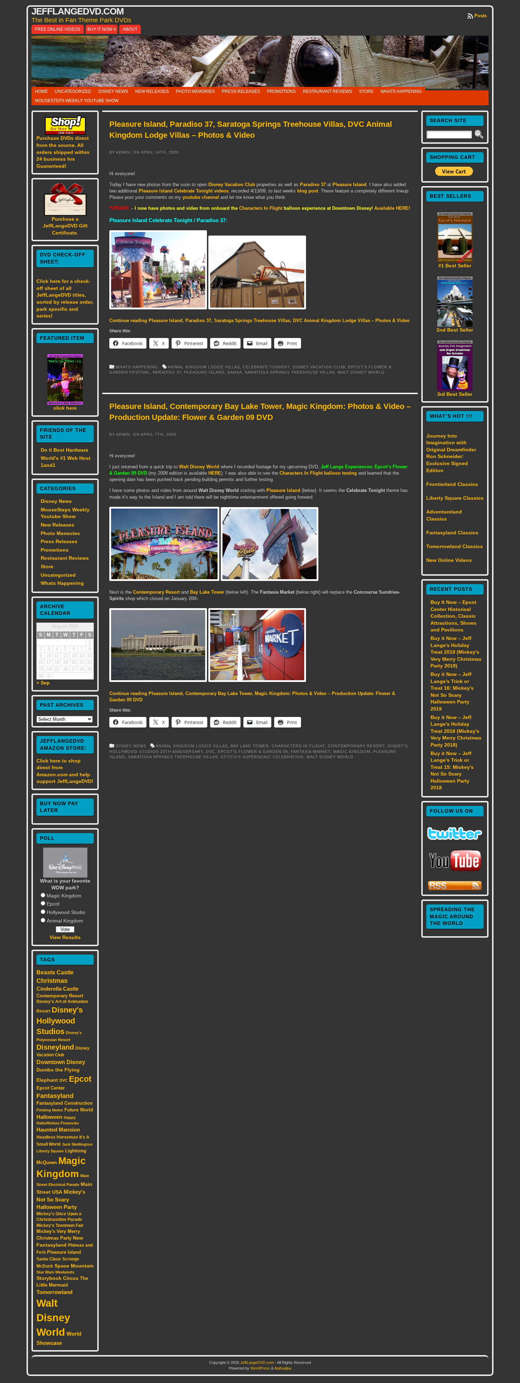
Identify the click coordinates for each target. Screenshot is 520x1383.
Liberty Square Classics (455, 498)
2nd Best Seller (455, 330)
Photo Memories (195, 91)
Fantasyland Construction (64, 1103)
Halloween (49, 1117)
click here (65, 408)
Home (41, 91)
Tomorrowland (54, 1292)
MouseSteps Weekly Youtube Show (77, 100)
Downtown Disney (60, 1062)
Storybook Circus (57, 1278)
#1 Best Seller (454, 265)
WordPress (260, 1368)
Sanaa (234, 372)
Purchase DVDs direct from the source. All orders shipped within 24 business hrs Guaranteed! (62, 151)
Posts (480, 15)
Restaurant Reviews (327, 91)
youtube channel (201, 197)
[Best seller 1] (455, 260)
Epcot (53, 904)
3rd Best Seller (454, 394)
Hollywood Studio (66, 912)
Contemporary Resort (59, 995)
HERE (214, 473)
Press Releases (241, 91)
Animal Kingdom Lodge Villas (204, 367)
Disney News (113, 91)
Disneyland (55, 1047)
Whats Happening (401, 91)
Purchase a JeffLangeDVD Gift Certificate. (65, 226)
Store (366, 91)
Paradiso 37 (313, 184)
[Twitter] (454, 838)
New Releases (152, 91)
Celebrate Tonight (266, 367)
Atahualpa (282, 1368)
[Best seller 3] (455, 389)
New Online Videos (449, 560)
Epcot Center (50, 1088)
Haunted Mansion (58, 1130)
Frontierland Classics (452, 484)
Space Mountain (74, 1266)
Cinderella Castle (57, 989)
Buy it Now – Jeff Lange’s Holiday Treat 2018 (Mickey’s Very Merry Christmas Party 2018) (456, 731)
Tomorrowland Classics (454, 546)
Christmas (52, 980)
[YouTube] (455, 872)
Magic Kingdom (64, 895)
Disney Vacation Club (231, 184)
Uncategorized (73, 91)
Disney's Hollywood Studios (59, 1020)
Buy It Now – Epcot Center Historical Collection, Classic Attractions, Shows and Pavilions (453, 616)
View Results (65, 937)
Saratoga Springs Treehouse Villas (290, 372)
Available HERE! (392, 208)
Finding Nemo (49, 1110)
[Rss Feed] (454, 889)
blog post (307, 191)
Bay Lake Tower (207, 592)
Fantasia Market (310, 751)
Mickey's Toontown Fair (59, 1225)
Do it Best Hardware (64, 450)
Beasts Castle (55, 972)
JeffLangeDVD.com (77, 11)
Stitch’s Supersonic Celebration (262, 757)
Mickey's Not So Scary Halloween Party (60, 1199)
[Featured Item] (65, 403)
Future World (78, 1109)
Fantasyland (55, 1095)
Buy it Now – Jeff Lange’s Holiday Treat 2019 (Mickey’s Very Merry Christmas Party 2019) (456, 652)
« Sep (43, 682)
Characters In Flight (260, 208)
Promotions (281, 91)
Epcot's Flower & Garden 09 (253, 751)
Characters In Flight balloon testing (318, 473)
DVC (63, 1080)
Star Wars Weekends (55, 1272)
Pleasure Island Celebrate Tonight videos (184, 191)
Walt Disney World (53, 1317)
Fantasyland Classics (452, 532)
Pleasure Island (64, 1252)
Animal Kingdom (65, 921)
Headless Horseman (57, 1137)
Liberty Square (50, 1151)
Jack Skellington (77, 1144)
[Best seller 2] (455, 325)
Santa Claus (48, 1259)
